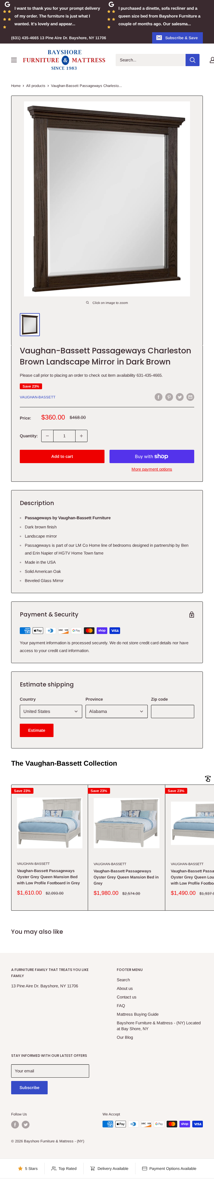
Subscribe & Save (181, 38)
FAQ (121, 1005)
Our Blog (125, 1037)
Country (28, 699)
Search (123, 979)
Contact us (127, 997)
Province (94, 699)
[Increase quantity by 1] (81, 436)
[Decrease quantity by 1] (47, 436)
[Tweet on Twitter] (180, 397)
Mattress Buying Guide (138, 1014)
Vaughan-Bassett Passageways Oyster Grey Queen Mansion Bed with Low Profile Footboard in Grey (48, 876)
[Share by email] (190, 397)
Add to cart (62, 456)
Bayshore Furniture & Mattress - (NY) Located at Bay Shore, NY (159, 1025)
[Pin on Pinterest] (169, 397)
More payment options (152, 469)
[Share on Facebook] (158, 397)
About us (125, 988)
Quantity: (29, 435)
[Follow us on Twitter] (26, 1124)
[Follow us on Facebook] (15, 1124)
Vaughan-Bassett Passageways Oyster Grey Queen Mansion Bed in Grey (126, 877)
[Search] (193, 60)
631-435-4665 (149, 375)
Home (16, 86)
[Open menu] (14, 60)
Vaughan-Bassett (37, 397)
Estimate (36, 730)
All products (35, 86)
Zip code (159, 699)
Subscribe (29, 1087)
